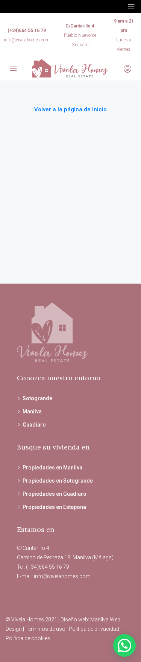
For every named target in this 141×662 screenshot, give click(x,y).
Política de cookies (28, 638)
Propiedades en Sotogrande (58, 481)
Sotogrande (37, 398)
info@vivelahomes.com (27, 40)
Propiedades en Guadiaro (54, 494)
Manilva (32, 411)
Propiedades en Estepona (54, 507)
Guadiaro (34, 425)
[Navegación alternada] (131, 6)
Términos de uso (45, 629)
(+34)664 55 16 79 (27, 30)
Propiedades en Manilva (52, 468)
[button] (124, 645)
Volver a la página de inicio (70, 109)
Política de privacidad (94, 629)
